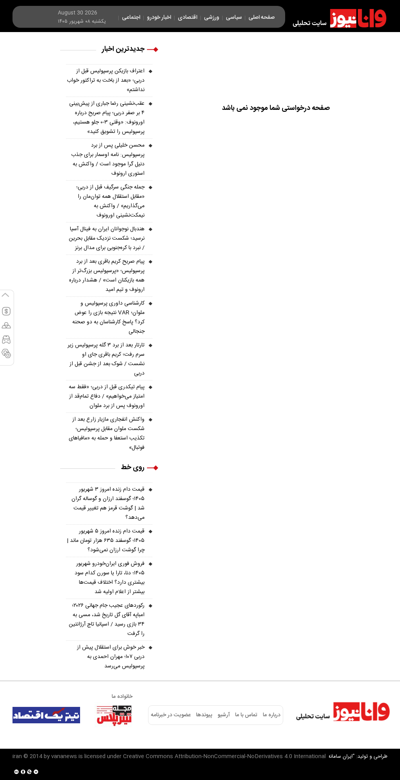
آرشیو (224, 715)
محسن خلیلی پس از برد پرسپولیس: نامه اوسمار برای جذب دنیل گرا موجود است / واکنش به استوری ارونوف (108, 159)
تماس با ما (246, 715)
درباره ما (271, 715)
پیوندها (204, 715)
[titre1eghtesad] (46, 715)
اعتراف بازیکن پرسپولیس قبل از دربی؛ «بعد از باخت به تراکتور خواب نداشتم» (106, 80)
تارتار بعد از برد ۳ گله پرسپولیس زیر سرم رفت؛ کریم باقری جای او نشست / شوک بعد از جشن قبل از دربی (106, 359)
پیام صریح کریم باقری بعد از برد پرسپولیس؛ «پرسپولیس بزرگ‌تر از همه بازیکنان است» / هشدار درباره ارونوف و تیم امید (107, 275)
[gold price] (6, 329)
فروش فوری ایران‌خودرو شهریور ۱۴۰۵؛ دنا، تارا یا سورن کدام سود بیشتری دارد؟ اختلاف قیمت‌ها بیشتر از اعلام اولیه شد (110, 578)
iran (17, 756)
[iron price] (6, 357)
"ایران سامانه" (340, 756)
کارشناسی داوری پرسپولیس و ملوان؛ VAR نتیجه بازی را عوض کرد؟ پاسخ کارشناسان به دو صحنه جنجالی (108, 317)
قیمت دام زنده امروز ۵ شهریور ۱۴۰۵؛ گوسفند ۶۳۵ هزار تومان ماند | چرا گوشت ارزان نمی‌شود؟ (106, 541)
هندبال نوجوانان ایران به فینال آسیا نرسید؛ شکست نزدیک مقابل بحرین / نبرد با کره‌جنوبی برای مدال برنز (107, 238)
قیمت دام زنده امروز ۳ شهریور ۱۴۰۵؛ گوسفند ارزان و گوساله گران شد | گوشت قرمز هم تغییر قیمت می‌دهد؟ (108, 503)
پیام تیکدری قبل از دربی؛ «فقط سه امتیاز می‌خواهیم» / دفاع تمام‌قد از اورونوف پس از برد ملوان (107, 396)
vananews (64, 756)
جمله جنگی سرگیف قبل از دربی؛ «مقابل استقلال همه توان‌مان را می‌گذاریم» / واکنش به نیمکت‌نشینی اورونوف (110, 201)
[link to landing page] (336, 18)
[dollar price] (6, 314)
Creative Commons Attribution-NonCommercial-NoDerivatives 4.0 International (224, 756)
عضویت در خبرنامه (171, 715)
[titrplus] (114, 715)
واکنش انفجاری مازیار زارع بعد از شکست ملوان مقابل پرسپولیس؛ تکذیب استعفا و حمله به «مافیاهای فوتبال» (107, 433)
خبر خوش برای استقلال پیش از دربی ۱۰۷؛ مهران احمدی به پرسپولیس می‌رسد (111, 657)
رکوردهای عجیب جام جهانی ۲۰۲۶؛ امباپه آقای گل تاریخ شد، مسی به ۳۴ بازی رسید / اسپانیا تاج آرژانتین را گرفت (107, 619)
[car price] (6, 343)
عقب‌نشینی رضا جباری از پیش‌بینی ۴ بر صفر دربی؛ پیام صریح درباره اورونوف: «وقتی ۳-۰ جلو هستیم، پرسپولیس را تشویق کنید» (107, 117)
